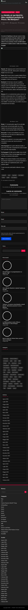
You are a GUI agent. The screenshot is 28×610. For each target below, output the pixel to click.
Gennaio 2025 (6, 450)
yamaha (14, 388)
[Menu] (26, 2)
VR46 (4, 388)
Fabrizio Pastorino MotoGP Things (8, 12)
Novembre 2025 (6, 423)
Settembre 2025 (6, 428)
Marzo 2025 (5, 445)
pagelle (8, 177)
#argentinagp (6, 358)
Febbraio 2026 (6, 415)
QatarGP (5, 383)
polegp (19, 381)
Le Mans (8, 372)
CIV (9, 363)
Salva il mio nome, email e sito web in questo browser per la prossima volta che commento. (13, 234)
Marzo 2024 (5, 477)
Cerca (4, 246)
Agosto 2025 (5, 431)
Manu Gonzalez (15, 372)
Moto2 (16, 376)
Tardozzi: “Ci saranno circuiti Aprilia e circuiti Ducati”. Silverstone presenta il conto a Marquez (14, 306)
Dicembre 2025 (6, 420)
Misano (11, 376)
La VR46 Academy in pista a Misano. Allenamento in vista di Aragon (11, 323)
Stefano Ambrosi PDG (10, 529)
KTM (4, 372)
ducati (9, 175)
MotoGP (17, 12)
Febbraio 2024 (6, 480)
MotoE (2, 513)
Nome (3, 212)
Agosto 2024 (5, 463)
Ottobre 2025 (6, 426)
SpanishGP (16, 383)
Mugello (9, 379)
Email (3, 219)
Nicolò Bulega (15, 379)
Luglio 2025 (5, 434)
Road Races (4, 521)
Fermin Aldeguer (14, 367)
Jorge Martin (14, 175)
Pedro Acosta (13, 381)
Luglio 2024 (5, 466)
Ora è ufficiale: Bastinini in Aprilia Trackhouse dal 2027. (14, 289)
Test (21, 383)
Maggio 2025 (6, 439)
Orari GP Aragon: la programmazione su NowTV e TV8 (12, 272)
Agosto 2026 (5, 399)
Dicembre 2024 (6, 453)
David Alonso (14, 363)
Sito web (3, 226)
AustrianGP (4, 175)
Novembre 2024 (6, 455)
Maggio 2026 (6, 407)
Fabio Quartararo (6, 367)
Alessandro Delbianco (13, 358)
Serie (2, 525)
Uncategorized (4, 531)
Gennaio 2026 (6, 418)
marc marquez (21, 175)
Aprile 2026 (5, 409)
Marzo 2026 (5, 412)
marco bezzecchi (13, 374)
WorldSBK (9, 388)
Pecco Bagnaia (14, 177)
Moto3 (20, 376)
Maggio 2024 (6, 472)
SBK (2, 523)
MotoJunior (3, 517)
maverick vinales (21, 374)
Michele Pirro (6, 376)
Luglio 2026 (5, 401)
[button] (25, 492)
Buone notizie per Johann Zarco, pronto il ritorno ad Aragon (13, 339)
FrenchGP (20, 367)
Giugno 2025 (6, 436)
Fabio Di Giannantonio (14, 365)
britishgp (5, 363)
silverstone (10, 383)
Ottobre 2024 (6, 458)
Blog (2, 498)
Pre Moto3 (3, 519)
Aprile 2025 (5, 442)
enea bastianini (6, 365)
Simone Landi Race (5, 527)
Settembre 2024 (6, 461)
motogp (3, 177)
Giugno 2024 (6, 469)
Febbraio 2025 (6, 447)
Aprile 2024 (5, 474)
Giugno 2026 (6, 404)
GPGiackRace (4, 505)
